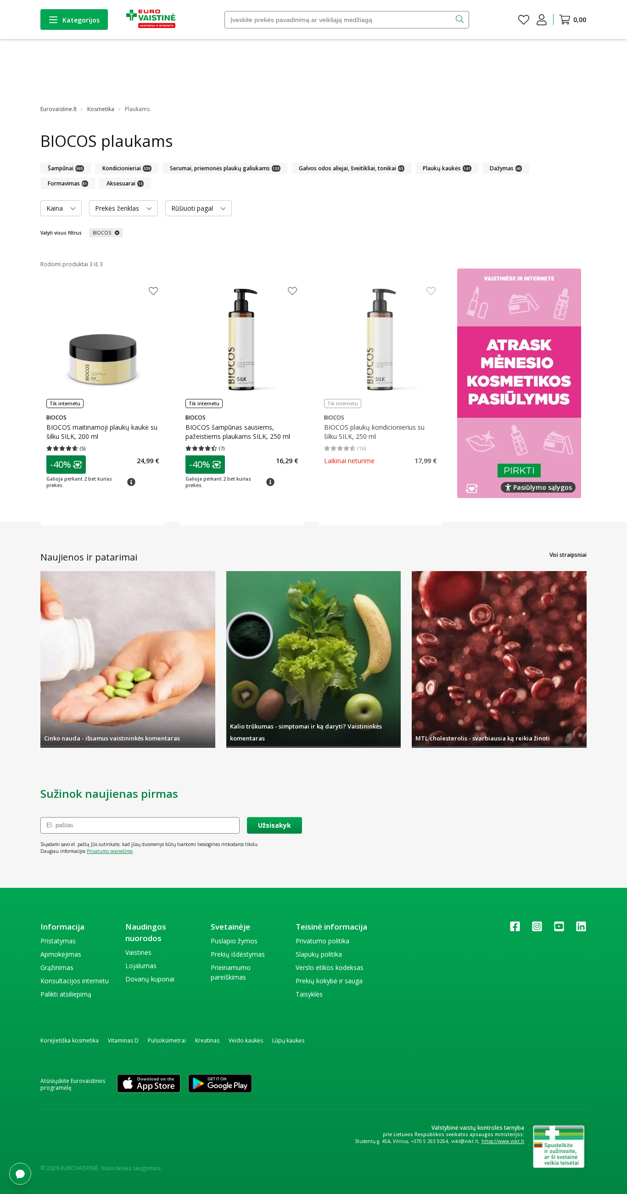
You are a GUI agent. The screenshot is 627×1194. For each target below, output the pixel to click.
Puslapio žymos (234, 940)
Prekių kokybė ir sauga (329, 980)
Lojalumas (141, 965)
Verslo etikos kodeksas (330, 967)
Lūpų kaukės (288, 1040)
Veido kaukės (246, 1040)
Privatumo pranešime (110, 851)
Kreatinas (207, 1040)
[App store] (149, 1084)
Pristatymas (58, 940)
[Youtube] (559, 929)
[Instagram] (537, 929)
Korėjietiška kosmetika (69, 1040)
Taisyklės (309, 994)
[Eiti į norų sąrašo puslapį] (523, 19)
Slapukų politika (319, 954)
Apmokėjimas (60, 954)
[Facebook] (515, 929)
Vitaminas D (123, 1040)
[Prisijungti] (541, 19)
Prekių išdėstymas (238, 954)
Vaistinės (138, 952)
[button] (66, 464)
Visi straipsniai (568, 555)
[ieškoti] (460, 19)
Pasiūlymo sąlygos (542, 487)
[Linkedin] (581, 929)
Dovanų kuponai (149, 979)
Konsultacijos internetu (74, 980)
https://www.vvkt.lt (502, 1141)
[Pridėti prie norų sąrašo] (153, 292)
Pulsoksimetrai (167, 1040)
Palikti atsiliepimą (65, 994)
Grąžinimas (56, 967)
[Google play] (220, 1084)
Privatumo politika (322, 940)
